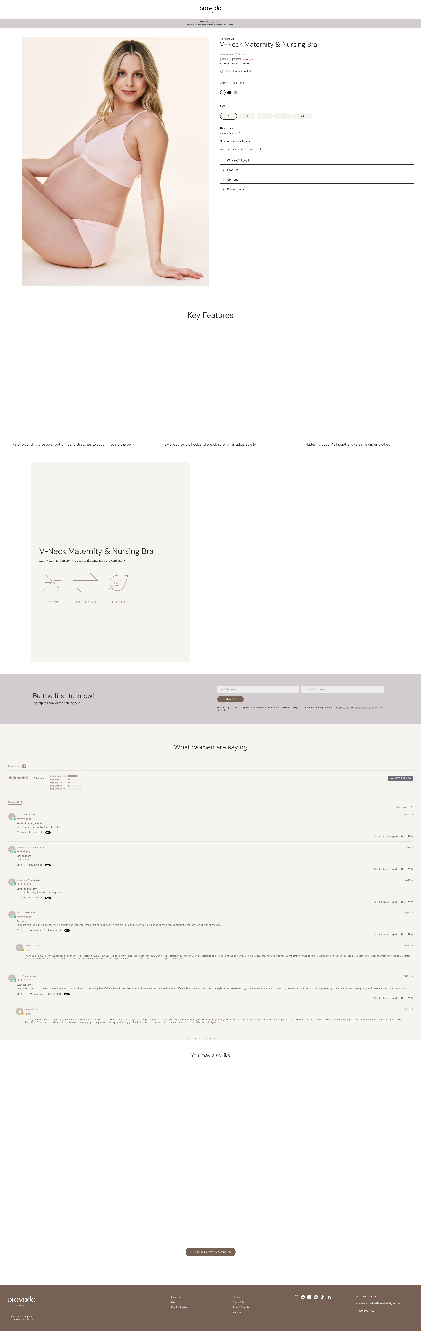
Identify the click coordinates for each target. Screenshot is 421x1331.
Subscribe (230, 699)
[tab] (15, 803)
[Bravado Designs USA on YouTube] (309, 1297)
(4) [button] (64, 785)
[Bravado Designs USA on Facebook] (303, 1297)
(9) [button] (64, 779)
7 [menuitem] (218, 1038)
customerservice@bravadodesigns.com (167, 958)
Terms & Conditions (242, 1307)
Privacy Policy (239, 1302)
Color (232, 83)
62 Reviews (240, 54)
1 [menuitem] (195, 1038)
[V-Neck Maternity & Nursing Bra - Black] (56, 1218)
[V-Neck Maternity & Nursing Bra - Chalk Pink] (50, 1218)
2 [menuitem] (199, 1038)
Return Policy (235, 189)
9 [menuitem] (225, 1038)
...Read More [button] (401, 988)
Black (229, 92)
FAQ (173, 1302)
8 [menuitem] (222, 1038)
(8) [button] (64, 782)
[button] (400, 778)
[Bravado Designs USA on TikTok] (322, 1297)
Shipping (224, 63)
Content (232, 179)
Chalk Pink (222, 92)
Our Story (237, 1297)
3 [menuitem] (203, 1038)
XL (283, 116)
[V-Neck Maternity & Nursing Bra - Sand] (62, 1218)
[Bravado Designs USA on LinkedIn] (329, 1297)
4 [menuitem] (206, 1038)
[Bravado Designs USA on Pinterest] (316, 1297)
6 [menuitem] (214, 1038)
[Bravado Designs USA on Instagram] (296, 1297)
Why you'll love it (238, 160)
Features (232, 170)
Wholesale (237, 1312)
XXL (302, 116)
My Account (176, 1297)
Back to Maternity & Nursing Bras (212, 1251)
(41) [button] (64, 776)
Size (222, 105)
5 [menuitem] (210, 1038)
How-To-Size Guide (180, 1307)
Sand (235, 92)
